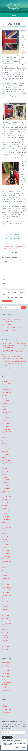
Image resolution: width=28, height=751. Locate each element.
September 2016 (6, 595)
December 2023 (6, 384)
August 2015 (5, 626)
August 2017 (5, 564)
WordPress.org (6, 712)
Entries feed (5, 706)
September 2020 (6, 463)
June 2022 (5, 415)
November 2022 (6, 406)
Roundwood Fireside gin (9, 330)
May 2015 (4, 635)
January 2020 (5, 485)
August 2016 (5, 598)
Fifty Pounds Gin (20, 246)
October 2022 (6, 409)
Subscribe (7, 737)
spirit (11, 238)
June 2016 (5, 601)
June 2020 (5, 471)
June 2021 (5, 440)
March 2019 (5, 511)
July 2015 (4, 629)
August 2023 (5, 395)
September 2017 (6, 562)
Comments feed (6, 709)
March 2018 (5, 545)
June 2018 (5, 536)
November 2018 (6, 522)
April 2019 (5, 508)
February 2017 (6, 581)
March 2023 (5, 401)
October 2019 (6, 494)
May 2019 (4, 505)
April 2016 (5, 607)
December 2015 (6, 618)
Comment (5, 261)
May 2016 (4, 604)
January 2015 (5, 646)
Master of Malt (14, 208)
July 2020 (4, 468)
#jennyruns (5, 662)
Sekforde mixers (18, 368)
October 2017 (6, 559)
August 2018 (5, 531)
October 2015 (6, 621)
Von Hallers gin (6, 325)
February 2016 (6, 612)
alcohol (8, 237)
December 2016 (6, 587)
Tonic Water (5, 685)
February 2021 (6, 449)
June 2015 (5, 632)
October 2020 (6, 460)
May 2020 (4, 474)
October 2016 (6, 593)
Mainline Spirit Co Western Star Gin (12, 327)
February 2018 (6, 547)
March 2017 (5, 578)
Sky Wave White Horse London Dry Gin (13, 319)
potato (7, 238)
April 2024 (5, 381)
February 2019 (6, 514)
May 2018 (4, 539)
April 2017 (5, 576)
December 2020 (6, 454)
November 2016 (6, 590)
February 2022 (6, 420)
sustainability (15, 238)
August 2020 (5, 466)
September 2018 (6, 528)
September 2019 (6, 497)
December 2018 (6, 519)
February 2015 (6, 643)
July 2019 (4, 499)
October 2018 (6, 525)
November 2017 (6, 556)
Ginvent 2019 (5, 676)
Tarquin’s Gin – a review (16, 358)
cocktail (17, 237)
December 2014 (6, 649)
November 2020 (6, 457)
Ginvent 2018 (5, 673)
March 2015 (5, 641)
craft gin (21, 237)
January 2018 (5, 550)
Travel (4, 688)
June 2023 (5, 398)
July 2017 (4, 567)
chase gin (12, 237)
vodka (20, 238)
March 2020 (5, 480)
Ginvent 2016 (5, 668)
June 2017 (5, 570)
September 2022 (6, 412)
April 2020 (5, 477)
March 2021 (5, 446)
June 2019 (5, 502)
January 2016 (5, 615)
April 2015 (5, 638)
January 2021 (5, 452)
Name (4, 279)
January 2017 (5, 584)
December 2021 (6, 426)
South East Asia (6, 682)
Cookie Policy (10, 744)
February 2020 (6, 483)
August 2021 (5, 435)
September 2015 (6, 624)
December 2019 (6, 488)
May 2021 (4, 443)
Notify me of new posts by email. (12, 297)
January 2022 (5, 423)
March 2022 (5, 418)
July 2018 (4, 533)
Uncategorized (6, 690)
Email (4, 283)
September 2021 (6, 432)
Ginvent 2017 (5, 671)
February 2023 (6, 404)
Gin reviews (16, 234)
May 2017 (4, 573)
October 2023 (6, 389)
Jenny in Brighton (14, 6)
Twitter (10, 218)
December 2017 (6, 553)
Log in (4, 704)
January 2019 (5, 516)
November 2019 (6, 491)
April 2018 (5, 542)
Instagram (17, 218)
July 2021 (4, 437)
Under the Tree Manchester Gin (11, 322)
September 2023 (6, 392)
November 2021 (6, 429)
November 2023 (6, 387)
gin (24, 237)
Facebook (4, 218)
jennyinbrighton (21, 26)
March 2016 (5, 610)
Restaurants (5, 679)
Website (4, 288)
